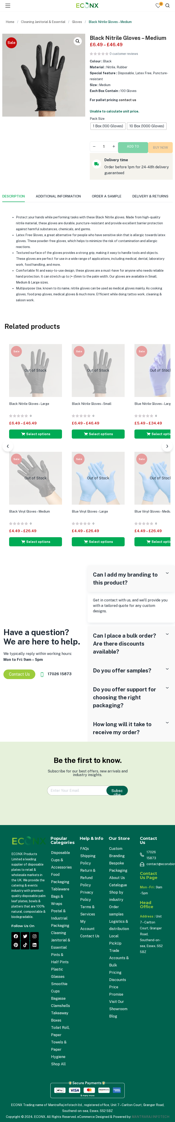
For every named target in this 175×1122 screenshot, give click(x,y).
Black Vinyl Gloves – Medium (29, 511)
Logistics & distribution (119, 925)
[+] (114, 146)
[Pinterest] (15, 945)
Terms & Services (87, 910)
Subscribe (117, 791)
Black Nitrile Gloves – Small (91, 404)
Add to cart (133, 149)
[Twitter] (25, 936)
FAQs (84, 848)
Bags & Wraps (57, 900)
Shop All (58, 1064)
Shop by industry (116, 896)
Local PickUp (115, 940)
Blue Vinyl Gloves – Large (90, 511)
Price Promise (116, 991)
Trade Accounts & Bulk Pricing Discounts (119, 965)
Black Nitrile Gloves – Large (29, 404)
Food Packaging (60, 878)
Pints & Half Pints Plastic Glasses (60, 966)
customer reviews (124, 54)
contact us (127, 100)
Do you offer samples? (122, 670)
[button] (78, 41)
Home (10, 22)
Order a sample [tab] (106, 196)
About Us (117, 878)
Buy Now (160, 147)
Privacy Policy (86, 896)
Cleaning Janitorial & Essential (43, 22)
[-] (94, 146)
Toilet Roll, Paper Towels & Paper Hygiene (60, 1042)
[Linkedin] (34, 945)
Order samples (116, 910)
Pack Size (97, 118)
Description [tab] (13, 196)
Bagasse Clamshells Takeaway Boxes (60, 1009)
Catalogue (118, 885)
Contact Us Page (148, 875)
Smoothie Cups (59, 987)
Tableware (60, 889)
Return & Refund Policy (87, 877)
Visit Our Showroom (118, 1005)
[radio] (108, 126)
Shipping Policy (87, 859)
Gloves (77, 22)
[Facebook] (15, 936)
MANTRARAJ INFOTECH (150, 1117)
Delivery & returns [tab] (150, 196)
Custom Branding (117, 852)
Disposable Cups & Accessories (61, 860)
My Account (87, 925)
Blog (113, 1016)
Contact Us (89, 936)
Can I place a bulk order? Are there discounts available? (124, 643)
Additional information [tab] (58, 196)
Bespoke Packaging (118, 867)
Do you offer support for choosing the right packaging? (124, 697)
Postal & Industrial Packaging (60, 918)
